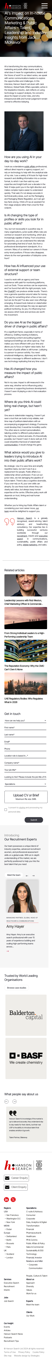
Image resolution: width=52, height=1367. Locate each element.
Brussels (10, 1243)
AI (43, 234)
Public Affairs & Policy (35, 1243)
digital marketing (30, 544)
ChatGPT (12, 291)
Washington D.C (13, 1218)
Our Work (30, 1315)
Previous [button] (27, 875)
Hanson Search (24, 518)
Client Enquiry (19, 1187)
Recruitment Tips (11, 1341)
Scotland (10, 1254)
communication (11, 444)
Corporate (30, 1218)
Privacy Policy (24, 1352)
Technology (31, 1254)
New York (10, 1222)
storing (22, 807)
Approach (30, 1283)
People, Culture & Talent (36, 1275)
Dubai (8, 1229)
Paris (8, 1247)
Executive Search (11, 1283)
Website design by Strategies (27, 1355)
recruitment (22, 536)
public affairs (29, 166)
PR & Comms (31, 1240)
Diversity (30, 1286)
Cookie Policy (38, 1352)
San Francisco (12, 1215)
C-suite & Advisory (34, 1211)
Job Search (9, 1301)
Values (29, 1290)
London (9, 1257)
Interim (7, 1290)
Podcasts (8, 1337)
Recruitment (9, 1286)
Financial (30, 1229)
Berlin (8, 1240)
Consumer (30, 1215)
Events (7, 1327)
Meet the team (13, 875)
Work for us (31, 1293)
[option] (22, 915)
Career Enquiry (19, 1177)
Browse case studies (16, 988)
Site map (7, 1355)
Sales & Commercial (34, 1247)
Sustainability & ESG (34, 1250)
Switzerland (11, 1236)
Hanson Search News (13, 1334)
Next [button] (33, 875)
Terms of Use (10, 1352)
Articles (7, 1330)
